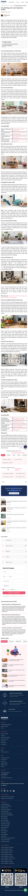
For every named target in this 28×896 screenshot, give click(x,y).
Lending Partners (4, 763)
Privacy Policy (4, 759)
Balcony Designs (4, 816)
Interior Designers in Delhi (20, 473)
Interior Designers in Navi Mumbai (8, 857)
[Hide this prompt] (18, 445)
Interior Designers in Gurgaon (7, 850)
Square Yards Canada (5, 737)
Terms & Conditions (5, 751)
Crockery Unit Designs (5, 839)
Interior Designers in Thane (6, 859)
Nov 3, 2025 (8, 524)
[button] (23, 447)
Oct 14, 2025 (9, 511)
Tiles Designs (3, 832)
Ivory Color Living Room (18, 459)
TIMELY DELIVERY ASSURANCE (16, 701)
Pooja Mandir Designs (5, 821)
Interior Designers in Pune (20, 476)
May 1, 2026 (8, 531)
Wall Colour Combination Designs (8, 837)
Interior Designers (4, 726)
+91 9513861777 (4, 774)
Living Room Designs (5, 804)
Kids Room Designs (5, 811)
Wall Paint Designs (5, 827)
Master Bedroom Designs (6, 809)
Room (8, 5)
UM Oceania (3, 744)
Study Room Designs (5, 841)
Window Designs (4, 830)
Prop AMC (3, 740)
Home (2, 5)
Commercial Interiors (5, 757)
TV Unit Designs (4, 818)
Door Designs (4, 836)
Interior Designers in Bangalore (8, 473)
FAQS (2, 750)
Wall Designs (3, 829)
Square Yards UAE (4, 733)
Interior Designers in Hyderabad (7, 863)
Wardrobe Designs (4, 807)
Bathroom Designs (4, 820)
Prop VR (2, 735)
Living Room (11, 5)
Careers (2, 766)
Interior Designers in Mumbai (7, 856)
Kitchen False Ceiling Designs (7, 814)
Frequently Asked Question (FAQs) (9, 601)
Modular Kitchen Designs (6, 806)
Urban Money (4, 742)
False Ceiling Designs (5, 825)
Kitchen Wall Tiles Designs (6, 813)
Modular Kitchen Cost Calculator (7, 796)
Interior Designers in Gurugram (8, 476)
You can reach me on (10, 589)
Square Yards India (4, 739)
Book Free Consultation (14, 493)
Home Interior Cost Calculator (7, 798)
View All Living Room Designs (17, 452)
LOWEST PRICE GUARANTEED (15, 693)
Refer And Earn (4, 764)
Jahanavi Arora (7, 15)
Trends (5, 5)
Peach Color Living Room (7, 459)
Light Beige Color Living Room (8, 462)
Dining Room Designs (5, 823)
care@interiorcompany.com (6, 777)
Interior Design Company (6, 724)
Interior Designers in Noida (6, 854)
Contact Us (3, 761)
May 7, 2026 (8, 504)
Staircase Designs (4, 834)
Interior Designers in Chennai (7, 861)
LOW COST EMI (11, 709)
